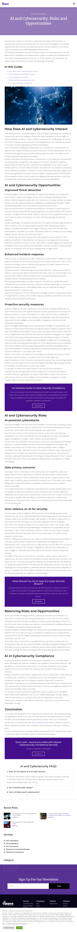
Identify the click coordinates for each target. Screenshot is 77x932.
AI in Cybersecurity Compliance (20, 83)
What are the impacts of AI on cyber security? (27, 772)
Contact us (9, 731)
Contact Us (38, 754)
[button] (74, 3)
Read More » (15, 817)
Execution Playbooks (38, 14)
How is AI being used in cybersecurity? (24, 792)
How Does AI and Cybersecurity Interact (23, 71)
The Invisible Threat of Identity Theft (23, 823)
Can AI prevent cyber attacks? (21, 787)
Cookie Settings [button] (9, 927)
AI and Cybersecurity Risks (18, 77)
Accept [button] (19, 927)
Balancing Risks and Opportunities (21, 80)
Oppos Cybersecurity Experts (42, 722)
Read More (38, 406)
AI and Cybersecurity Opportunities (21, 74)
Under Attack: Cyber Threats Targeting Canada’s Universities (59, 814)
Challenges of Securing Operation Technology (24, 814)
